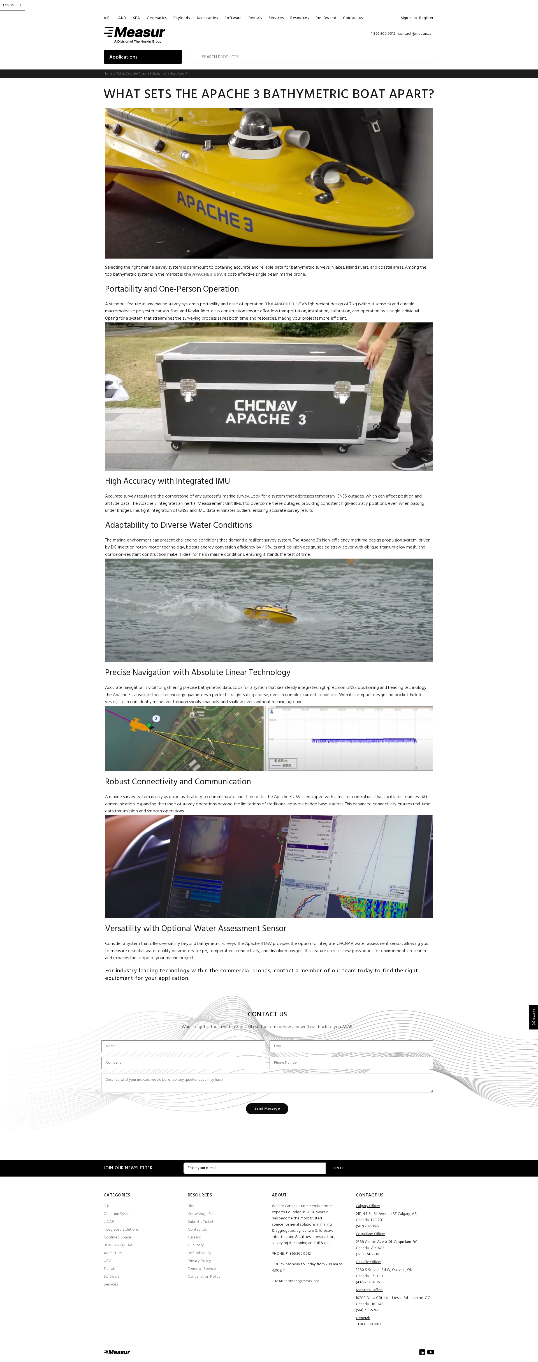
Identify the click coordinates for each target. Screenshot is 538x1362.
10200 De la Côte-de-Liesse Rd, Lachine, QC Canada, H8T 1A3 (393, 1301)
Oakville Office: (368, 1262)
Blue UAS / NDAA (118, 1245)
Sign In (406, 18)
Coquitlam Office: (370, 1234)
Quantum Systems (119, 1214)
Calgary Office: (368, 1206)
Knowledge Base (202, 1214)
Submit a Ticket (201, 1222)
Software (112, 1276)
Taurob (109, 1269)
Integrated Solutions (121, 1229)
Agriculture (113, 1253)
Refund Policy (199, 1253)
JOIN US (338, 1168)
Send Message (267, 1108)
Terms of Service (202, 1269)
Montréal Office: (369, 1290)
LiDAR (109, 1222)
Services (111, 1284)
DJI (106, 1206)
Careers (194, 1237)
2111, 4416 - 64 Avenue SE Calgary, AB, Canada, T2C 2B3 (387, 1217)
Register (426, 18)
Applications (123, 57)
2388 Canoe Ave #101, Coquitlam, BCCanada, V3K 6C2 (387, 1245)
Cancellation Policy (204, 1276)
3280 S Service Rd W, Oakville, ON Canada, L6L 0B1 (384, 1273)
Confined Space (117, 1237)
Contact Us (197, 1229)
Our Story (196, 1245)
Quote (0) (533, 1017)
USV (107, 1261)
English (8, 5)
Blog (192, 1206)
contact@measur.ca (302, 1281)
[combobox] (12, 5)
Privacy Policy (199, 1261)
